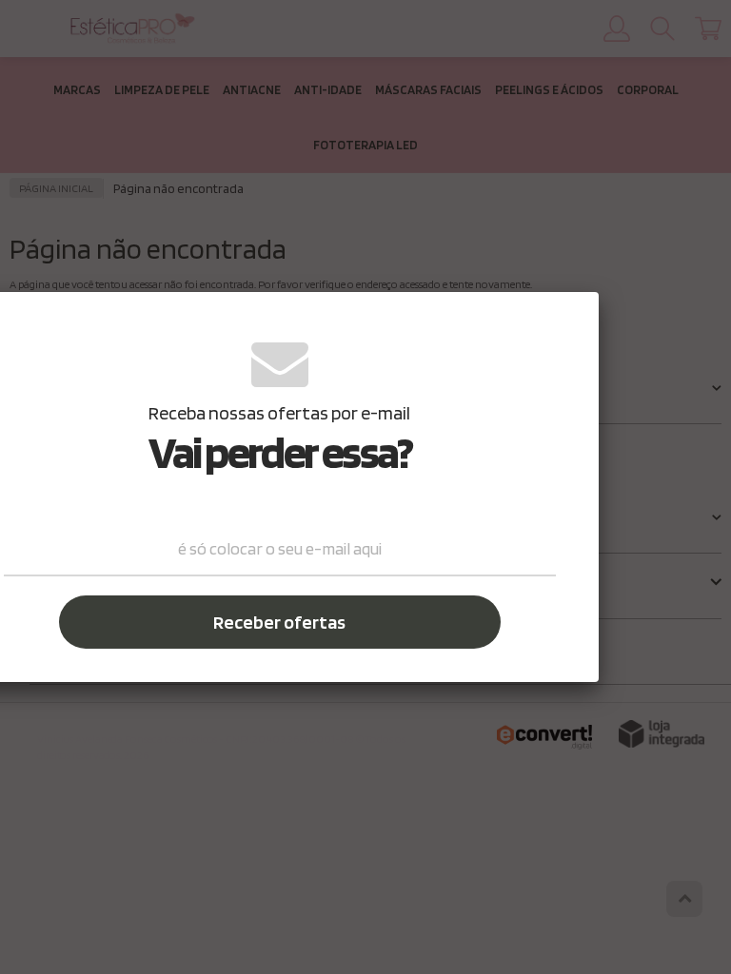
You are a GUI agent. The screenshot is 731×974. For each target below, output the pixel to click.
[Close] (570, 319)
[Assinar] (280, 622)
